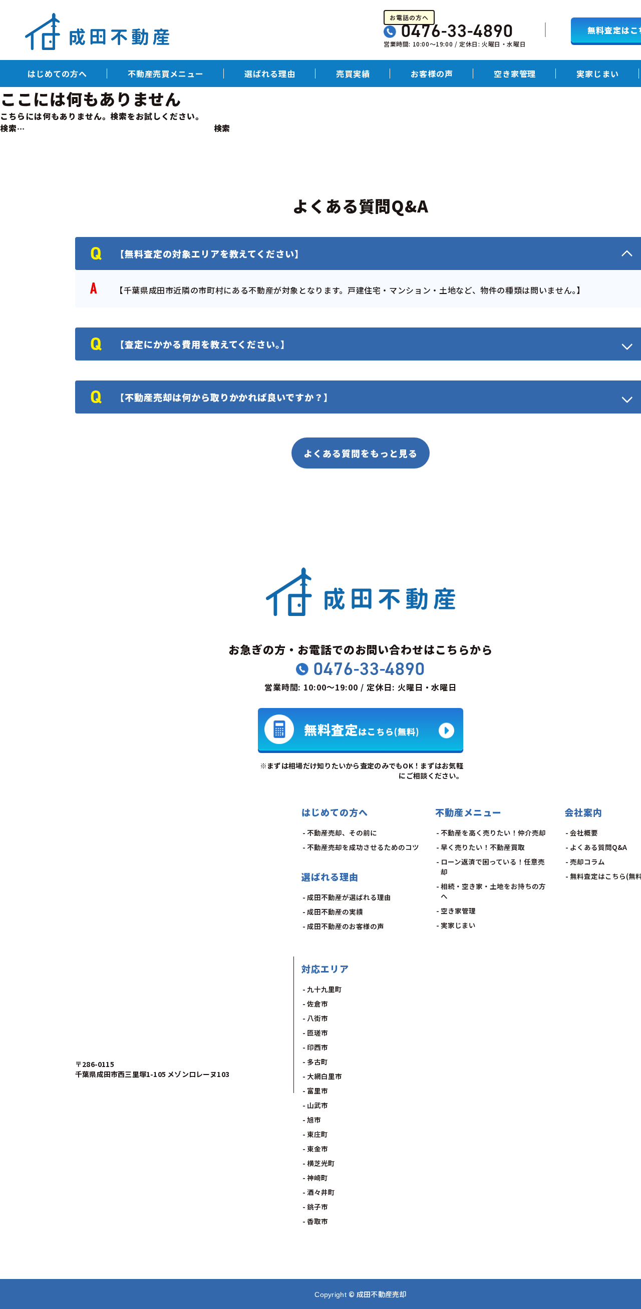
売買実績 (353, 74)
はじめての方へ (57, 74)
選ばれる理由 (269, 74)
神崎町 (317, 1177)
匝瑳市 (317, 1033)
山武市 (317, 1105)
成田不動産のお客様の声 (345, 926)
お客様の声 (432, 74)
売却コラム (587, 861)
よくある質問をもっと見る (360, 453)
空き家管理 (515, 74)
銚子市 (317, 1207)
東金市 (317, 1149)
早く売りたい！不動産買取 (483, 847)
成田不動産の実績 (335, 911)
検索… (12, 128)
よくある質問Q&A (598, 847)
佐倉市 (317, 1003)
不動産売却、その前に (342, 833)
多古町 (317, 1061)
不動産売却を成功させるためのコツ (363, 847)
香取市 (317, 1221)
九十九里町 (324, 989)
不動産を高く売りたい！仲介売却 (493, 833)
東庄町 (317, 1134)
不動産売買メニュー (166, 74)
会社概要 (584, 833)
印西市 (317, 1047)
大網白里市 (324, 1076)
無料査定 (362, 729)
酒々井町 (321, 1192)
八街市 (317, 1018)
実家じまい (597, 74)
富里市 (317, 1091)
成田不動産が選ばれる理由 (349, 897)
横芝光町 (321, 1163)
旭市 (314, 1119)
